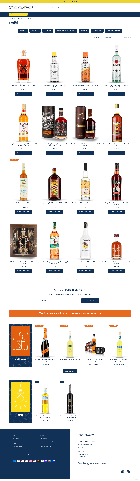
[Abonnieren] (52, 455)
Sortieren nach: (98, 37)
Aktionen (20, 359)
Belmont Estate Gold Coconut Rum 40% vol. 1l (116, 144)
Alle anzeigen (70, 371)
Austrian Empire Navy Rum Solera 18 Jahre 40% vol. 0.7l (54, 144)
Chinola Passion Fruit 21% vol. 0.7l (23, 203)
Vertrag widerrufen (92, 463)
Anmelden (90, 300)
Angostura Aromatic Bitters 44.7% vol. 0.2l (54, 86)
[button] (18, 14)
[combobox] (70, 7)
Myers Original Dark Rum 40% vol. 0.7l (54, 203)
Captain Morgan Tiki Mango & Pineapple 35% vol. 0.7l (55, 262)
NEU (20, 415)
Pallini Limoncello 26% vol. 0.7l (70, 359)
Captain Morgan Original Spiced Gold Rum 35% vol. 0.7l (23, 144)
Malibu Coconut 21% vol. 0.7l (85, 262)
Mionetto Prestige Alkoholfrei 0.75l (45, 360)
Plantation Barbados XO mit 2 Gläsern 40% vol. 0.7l (23, 262)
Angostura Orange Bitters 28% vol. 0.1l (86, 85)
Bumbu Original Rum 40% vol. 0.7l (23, 85)
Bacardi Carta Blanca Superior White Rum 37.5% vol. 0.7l (116, 86)
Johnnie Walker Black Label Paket (94, 360)
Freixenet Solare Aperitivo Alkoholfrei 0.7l (45, 416)
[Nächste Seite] (81, 279)
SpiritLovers (41, 466)
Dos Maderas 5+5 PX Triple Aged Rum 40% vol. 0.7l (85, 144)
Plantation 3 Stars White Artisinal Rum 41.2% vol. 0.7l (85, 203)
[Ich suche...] (88, 7)
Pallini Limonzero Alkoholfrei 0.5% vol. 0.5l (119, 360)
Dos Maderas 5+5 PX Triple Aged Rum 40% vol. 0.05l (116, 262)
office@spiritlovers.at (85, 444)
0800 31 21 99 (82, 451)
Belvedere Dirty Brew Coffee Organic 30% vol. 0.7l (70, 416)
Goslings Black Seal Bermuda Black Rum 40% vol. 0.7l (116, 203)
